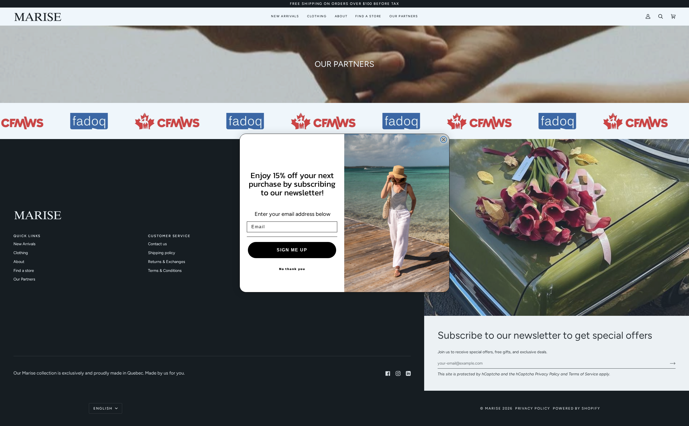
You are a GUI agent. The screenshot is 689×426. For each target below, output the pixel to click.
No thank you (292, 268)
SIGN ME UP (292, 250)
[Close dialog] (443, 139)
